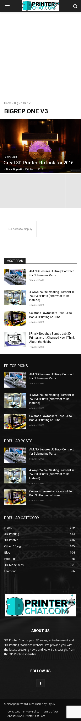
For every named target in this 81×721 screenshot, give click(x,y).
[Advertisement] (40, 54)
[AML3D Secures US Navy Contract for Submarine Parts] (15, 277)
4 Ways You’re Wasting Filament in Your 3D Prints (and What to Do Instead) (51, 296)
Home (7, 103)
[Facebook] (40, 683)
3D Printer (11, 157)
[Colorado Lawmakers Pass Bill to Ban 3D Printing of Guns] (15, 318)
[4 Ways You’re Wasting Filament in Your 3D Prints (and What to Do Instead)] (15, 297)
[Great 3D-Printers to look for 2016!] (40, 146)
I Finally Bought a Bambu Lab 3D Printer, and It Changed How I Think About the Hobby (52, 337)
